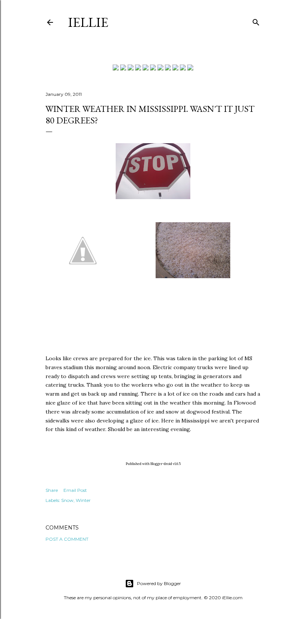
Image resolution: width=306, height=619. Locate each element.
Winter (83, 500)
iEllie (88, 22)
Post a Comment (67, 539)
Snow (67, 500)
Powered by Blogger (159, 583)
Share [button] (52, 490)
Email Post (75, 490)
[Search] (256, 20)
